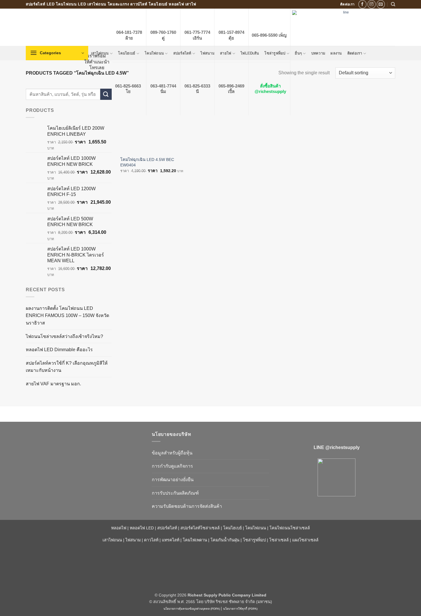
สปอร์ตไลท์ (167, 528)
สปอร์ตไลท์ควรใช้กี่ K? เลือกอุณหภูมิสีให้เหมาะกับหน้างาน (67, 367)
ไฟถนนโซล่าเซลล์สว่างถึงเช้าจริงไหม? (64, 336)
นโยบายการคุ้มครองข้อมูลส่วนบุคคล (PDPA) (192, 608)
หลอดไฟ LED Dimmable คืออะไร (59, 349)
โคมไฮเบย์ (232, 528)
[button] (57, 53)
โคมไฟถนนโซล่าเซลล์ (289, 528)
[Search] (393, 4)
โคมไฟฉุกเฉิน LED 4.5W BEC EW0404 (147, 162)
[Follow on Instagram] (371, 4)
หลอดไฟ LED (142, 528)
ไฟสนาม (133, 540)
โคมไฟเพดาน (195, 540)
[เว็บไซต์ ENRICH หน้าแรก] (84, 444)
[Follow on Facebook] (362, 4)
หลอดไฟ (118, 528)
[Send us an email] (381, 4)
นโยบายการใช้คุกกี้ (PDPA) (240, 608)
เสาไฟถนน (112, 540)
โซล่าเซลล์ (279, 540)
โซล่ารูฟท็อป (254, 540)
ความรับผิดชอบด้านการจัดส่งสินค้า (187, 506)
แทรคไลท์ (170, 540)
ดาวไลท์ (151, 540)
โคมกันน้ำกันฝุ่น (224, 540)
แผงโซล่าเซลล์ (305, 540)
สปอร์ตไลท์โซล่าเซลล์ (200, 528)
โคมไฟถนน (255, 528)
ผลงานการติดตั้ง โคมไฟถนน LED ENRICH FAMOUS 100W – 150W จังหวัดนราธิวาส (67, 315)
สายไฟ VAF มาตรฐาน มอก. (53, 383)
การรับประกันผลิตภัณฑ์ (175, 493)
